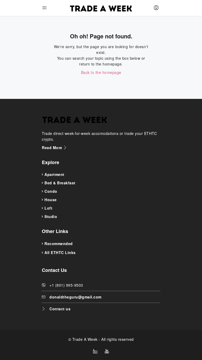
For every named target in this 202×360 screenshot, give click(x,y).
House (50, 199)
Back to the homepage (101, 72)
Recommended (58, 243)
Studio (50, 216)
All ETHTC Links (60, 252)
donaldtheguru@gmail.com (75, 297)
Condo (50, 191)
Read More (52, 147)
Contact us (59, 308)
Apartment (54, 174)
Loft (48, 208)
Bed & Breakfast (59, 182)
